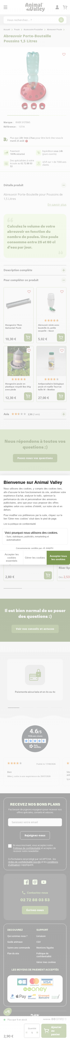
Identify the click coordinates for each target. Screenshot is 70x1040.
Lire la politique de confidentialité (20, 524)
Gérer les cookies (35, 557)
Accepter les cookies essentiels (12, 557)
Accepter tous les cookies (58, 558)
